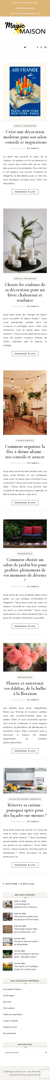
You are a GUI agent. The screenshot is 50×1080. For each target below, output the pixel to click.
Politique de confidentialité (25, 14)
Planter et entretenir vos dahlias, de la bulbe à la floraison (25, 688)
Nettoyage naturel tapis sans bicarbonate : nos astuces (25, 931)
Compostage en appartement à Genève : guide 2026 (26, 906)
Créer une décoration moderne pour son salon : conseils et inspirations (25, 137)
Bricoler (7, 1002)
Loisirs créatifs (25, 440)
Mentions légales (25, 8)
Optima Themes (33, 1075)
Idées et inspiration (25, 126)
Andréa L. (35, 148)
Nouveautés (9, 1033)
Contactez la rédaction (25, 3)
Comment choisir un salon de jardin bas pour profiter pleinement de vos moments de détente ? (25, 570)
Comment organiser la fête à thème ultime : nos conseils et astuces (25, 451)
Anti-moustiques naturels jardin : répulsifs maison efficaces (26, 956)
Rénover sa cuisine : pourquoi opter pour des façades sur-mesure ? (25, 810)
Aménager (35, 799)
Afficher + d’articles (19, 884)
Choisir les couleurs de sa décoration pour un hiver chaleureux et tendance (25, 292)
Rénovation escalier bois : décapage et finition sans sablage (26, 918)
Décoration (9, 1008)
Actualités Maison (18, 799)
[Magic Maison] (25, 29)
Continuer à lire (25, 192)
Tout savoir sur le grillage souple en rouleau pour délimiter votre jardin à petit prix (26, 968)
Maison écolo (25, 554)
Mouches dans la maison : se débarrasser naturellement (26, 943)
